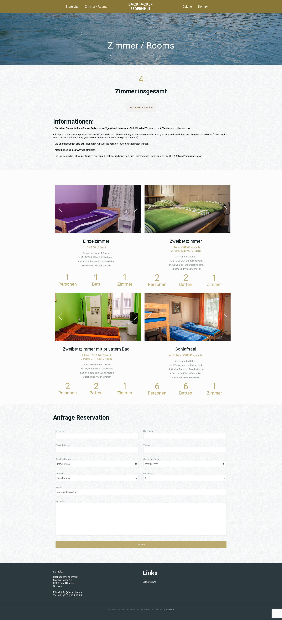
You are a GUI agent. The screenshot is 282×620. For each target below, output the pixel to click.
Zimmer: (59, 473)
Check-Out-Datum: (152, 459)
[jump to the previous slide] (60, 208)
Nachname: (148, 431)
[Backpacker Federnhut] (141, 6)
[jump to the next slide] (136, 208)
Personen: (148, 473)
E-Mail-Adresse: (63, 445)
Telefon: (147, 445)
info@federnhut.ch (71, 592)
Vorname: (60, 431)
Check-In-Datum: (63, 459)
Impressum (150, 582)
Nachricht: (60, 501)
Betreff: (59, 487)
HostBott (170, 609)
